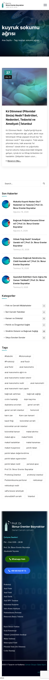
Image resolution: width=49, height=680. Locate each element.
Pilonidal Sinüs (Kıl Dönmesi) (14, 647)
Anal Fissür (8, 589)
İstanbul (31, 496)
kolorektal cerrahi (27, 421)
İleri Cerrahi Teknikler (25, 312)
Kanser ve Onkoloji (25, 318)
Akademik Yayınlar (11, 551)
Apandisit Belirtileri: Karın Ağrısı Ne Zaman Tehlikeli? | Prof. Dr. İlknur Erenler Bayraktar (30, 280)
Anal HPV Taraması (11, 601)
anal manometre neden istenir (18, 378)
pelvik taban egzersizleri (15, 458)
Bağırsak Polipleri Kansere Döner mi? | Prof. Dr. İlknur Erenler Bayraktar (29, 223)
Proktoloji (7, 584)
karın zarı (9, 415)
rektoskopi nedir (12, 485)
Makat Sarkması (9, 639)
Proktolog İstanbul (13, 475)
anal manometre (26, 367)
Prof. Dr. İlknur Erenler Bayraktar (19, 469)
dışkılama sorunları (13, 404)
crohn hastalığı (11, 399)
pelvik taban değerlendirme (17, 453)
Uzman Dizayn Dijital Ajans (36, 665)
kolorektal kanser (12, 431)
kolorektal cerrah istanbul (16, 426)
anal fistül (9, 367)
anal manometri (37, 383)
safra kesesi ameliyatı (14, 491)
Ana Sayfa (7, 40)
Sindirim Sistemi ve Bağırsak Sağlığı (25, 331)
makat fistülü (27, 437)
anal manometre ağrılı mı (16, 372)
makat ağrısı (10, 437)
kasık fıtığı (9, 421)
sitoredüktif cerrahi (13, 496)
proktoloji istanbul (35, 475)
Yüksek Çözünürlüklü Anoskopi (15, 635)
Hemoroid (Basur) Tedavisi (13, 617)
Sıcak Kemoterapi (10, 631)
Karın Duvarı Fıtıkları (11, 627)
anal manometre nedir (14, 383)
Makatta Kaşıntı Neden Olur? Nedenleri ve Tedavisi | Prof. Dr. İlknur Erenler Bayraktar (28, 204)
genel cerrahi (33, 404)
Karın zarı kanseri (27, 415)
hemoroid (34, 410)
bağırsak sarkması (13, 394)
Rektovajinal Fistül (10, 643)
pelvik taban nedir (12, 464)
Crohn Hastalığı (9, 651)
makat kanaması (33, 442)
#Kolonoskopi (25, 356)
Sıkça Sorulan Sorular (25, 337)
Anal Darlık (8, 597)
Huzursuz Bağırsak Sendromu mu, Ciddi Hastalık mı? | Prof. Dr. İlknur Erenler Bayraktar (29, 261)
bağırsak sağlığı (34, 394)
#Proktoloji (9, 361)
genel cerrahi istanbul (14, 410)
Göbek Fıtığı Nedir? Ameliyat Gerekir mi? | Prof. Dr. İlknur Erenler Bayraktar (30, 242)
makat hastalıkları (12, 442)
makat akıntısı (32, 431)
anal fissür (25, 361)
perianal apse (33, 464)
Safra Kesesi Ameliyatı (12, 609)
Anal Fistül (8, 593)
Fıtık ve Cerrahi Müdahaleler (25, 305)
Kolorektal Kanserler (11, 605)
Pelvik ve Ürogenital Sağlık (25, 325)
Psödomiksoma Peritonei (12, 613)
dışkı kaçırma (30, 399)
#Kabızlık (9, 356)
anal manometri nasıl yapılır (17, 388)
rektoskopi (37, 480)
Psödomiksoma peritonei (16, 480)
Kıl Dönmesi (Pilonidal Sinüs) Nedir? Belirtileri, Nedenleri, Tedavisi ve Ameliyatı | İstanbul (22, 117)
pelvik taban (31, 448)
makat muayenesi (12, 448)
